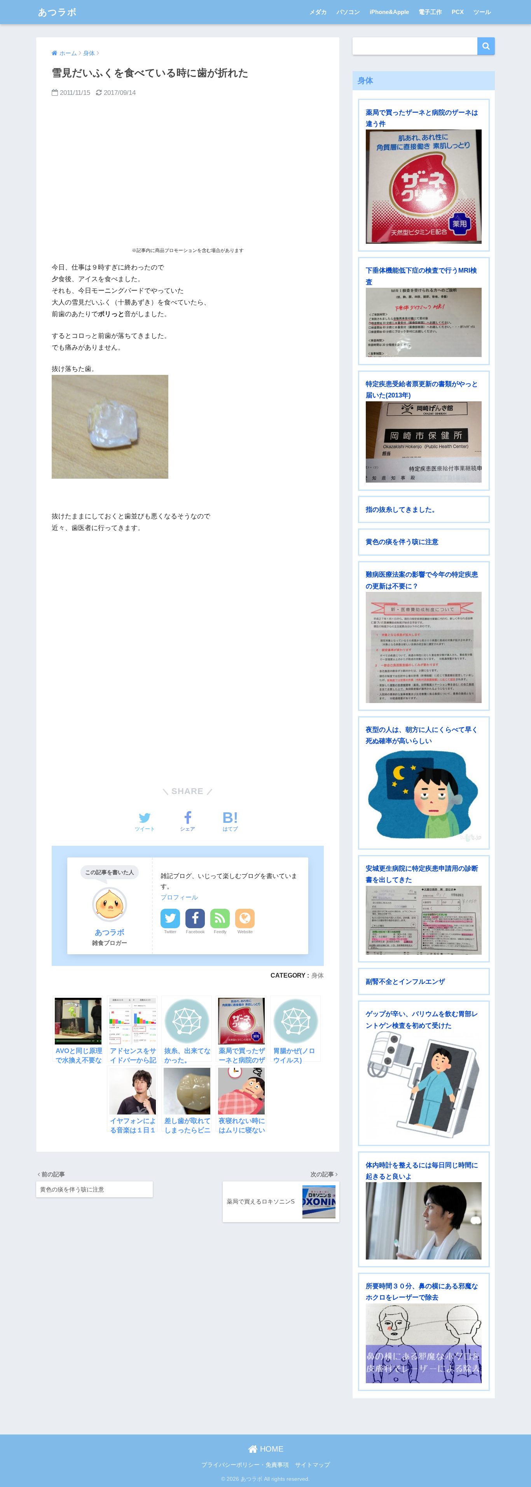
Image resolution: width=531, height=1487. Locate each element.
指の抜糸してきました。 (402, 509)
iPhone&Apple (389, 12)
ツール (482, 12)
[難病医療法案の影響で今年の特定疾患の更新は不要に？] (424, 647)
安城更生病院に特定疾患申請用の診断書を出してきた (422, 874)
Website (245, 931)
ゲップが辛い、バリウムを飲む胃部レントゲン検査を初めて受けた (422, 1019)
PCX (458, 12)
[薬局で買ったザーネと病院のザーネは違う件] (424, 186)
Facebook (195, 931)
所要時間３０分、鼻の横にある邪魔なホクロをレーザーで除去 (422, 1291)
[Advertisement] (188, 172)
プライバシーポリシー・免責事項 (245, 1465)
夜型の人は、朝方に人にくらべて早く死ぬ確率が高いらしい (422, 735)
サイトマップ (312, 1465)
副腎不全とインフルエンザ (405, 981)
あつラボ (57, 12)
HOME (270, 1449)
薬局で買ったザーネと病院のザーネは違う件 (422, 118)
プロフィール (179, 897)
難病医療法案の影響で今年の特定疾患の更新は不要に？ (422, 580)
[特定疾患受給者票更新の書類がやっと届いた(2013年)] (424, 442)
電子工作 (430, 12)
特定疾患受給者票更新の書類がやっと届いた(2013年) (422, 389)
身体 (317, 975)
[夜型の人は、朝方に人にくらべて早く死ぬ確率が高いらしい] (424, 794)
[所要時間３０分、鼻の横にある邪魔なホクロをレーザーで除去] (424, 1343)
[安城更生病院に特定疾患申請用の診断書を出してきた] (424, 920)
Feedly (220, 931)
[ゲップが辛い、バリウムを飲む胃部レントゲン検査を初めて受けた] (424, 1084)
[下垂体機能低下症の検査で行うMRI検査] (424, 322)
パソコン (348, 12)
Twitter (170, 931)
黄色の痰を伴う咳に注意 (402, 542)
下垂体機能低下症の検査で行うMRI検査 (421, 276)
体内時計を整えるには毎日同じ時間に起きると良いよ (422, 1171)
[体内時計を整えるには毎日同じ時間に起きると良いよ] (424, 1220)
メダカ (318, 12)
